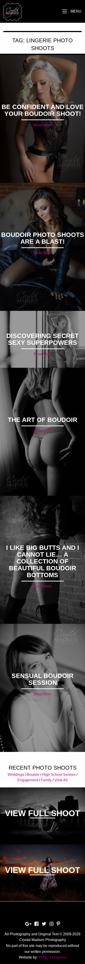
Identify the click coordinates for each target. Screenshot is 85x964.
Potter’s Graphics (52, 957)
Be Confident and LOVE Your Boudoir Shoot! (43, 110)
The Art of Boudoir (42, 419)
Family (46, 780)
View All (61, 780)
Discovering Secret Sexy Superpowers (42, 339)
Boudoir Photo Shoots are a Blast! (42, 238)
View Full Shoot (42, 813)
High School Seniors (58, 774)
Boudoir (33, 774)
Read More (42, 125)
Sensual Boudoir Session (42, 679)
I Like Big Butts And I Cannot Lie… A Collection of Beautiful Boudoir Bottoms (42, 561)
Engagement (27, 780)
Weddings (16, 774)
